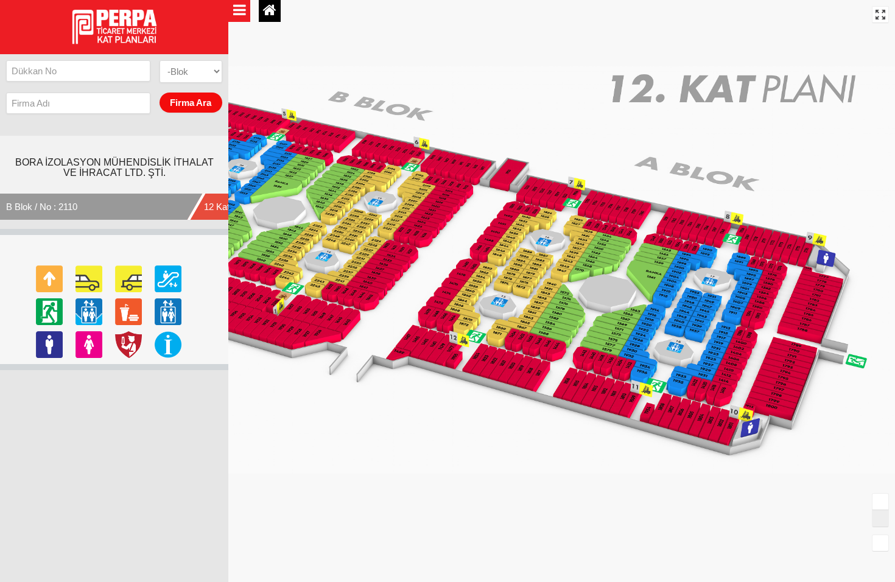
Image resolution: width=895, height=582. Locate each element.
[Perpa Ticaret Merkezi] (114, 26)
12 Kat (217, 207)
